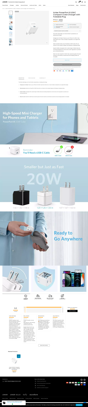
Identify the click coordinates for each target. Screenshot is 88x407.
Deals (44, 5)
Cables (17, 5)
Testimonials (83, 5)
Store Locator (36, 398)
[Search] (76, 2)
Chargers (12, 5)
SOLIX (40, 5)
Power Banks (5, 5)
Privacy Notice (29, 398)
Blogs (77, 5)
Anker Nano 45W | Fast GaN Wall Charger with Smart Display (14, 402)
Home (3, 8)
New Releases (71, 5)
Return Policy (5, 398)
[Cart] (79, 2)
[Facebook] (81, 380)
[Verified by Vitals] (12, 404)
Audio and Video (33, 5)
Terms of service (44, 398)
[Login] (82, 2)
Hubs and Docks (24, 5)
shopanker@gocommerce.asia (14, 381)
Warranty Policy (20, 398)
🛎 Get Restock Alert (67, 64)
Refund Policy (13, 398)
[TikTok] (84, 380)
